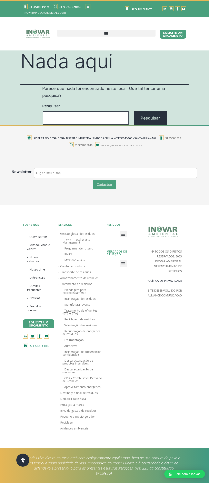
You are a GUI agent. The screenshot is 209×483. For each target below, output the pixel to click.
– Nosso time (36, 269)
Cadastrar (104, 184)
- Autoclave (69, 346)
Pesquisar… (52, 106)
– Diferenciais (36, 278)
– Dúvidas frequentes (34, 288)
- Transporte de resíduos (74, 272)
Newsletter (21, 172)
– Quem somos (37, 237)
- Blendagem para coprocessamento (74, 291)
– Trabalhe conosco (34, 308)
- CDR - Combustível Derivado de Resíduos (82, 379)
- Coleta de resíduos (71, 266)
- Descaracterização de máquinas (77, 370)
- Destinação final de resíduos (78, 393)
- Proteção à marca (71, 405)
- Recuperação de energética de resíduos (81, 332)
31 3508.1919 (39, 7)
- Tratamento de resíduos (75, 284)
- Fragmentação (73, 340)
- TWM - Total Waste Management (76, 241)
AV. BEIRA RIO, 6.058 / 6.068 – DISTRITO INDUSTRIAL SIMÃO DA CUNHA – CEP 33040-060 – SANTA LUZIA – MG (94, 138)
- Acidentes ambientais (73, 428)
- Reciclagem (66, 422)
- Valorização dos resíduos (79, 325)
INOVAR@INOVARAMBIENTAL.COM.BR (45, 13)
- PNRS (67, 254)
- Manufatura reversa (76, 304)
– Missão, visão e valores (38, 247)
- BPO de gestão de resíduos (77, 411)
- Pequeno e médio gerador (76, 416)
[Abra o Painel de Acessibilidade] (22, 460)
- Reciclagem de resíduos (79, 319)
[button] (106, 33)
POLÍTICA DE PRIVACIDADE (164, 281)
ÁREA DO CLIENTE (142, 9)
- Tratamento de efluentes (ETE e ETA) (79, 312)
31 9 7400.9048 (70, 7)
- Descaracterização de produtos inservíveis (77, 362)
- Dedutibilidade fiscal (72, 399)
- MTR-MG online (73, 260)
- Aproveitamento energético (81, 387)
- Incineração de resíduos (79, 299)
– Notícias (33, 298)
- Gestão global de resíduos (76, 234)
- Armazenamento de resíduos (78, 278)
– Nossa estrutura (33, 259)
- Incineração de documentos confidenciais (81, 353)
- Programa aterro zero (77, 248)
